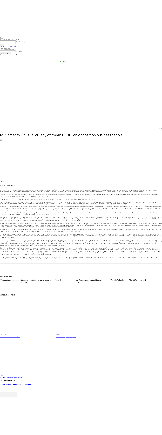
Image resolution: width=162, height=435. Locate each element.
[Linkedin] (27, 268)
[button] (155, 128)
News (58, 335)
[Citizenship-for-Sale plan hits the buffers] (27, 317)
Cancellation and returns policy (155, 430)
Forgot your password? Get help (9, 46)
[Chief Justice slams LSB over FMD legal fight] (27, 357)
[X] (134, 57)
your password (20, 43)
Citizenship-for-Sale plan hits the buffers (10, 337)
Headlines (3, 335)
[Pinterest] (15, 268)
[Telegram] (33, 268)
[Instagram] (132, 57)
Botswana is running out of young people (66, 337)
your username (20, 41)
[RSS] (10, 413)
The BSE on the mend (137, 280)
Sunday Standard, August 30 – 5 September (16, 384)
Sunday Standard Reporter (8, 185)
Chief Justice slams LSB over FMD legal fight (11, 377)
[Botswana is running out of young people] (83, 317)
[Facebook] (131, 57)
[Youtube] (136, 57)
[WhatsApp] (21, 268)
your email (19, 51)
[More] (39, 268)
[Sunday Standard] (81, 92)
